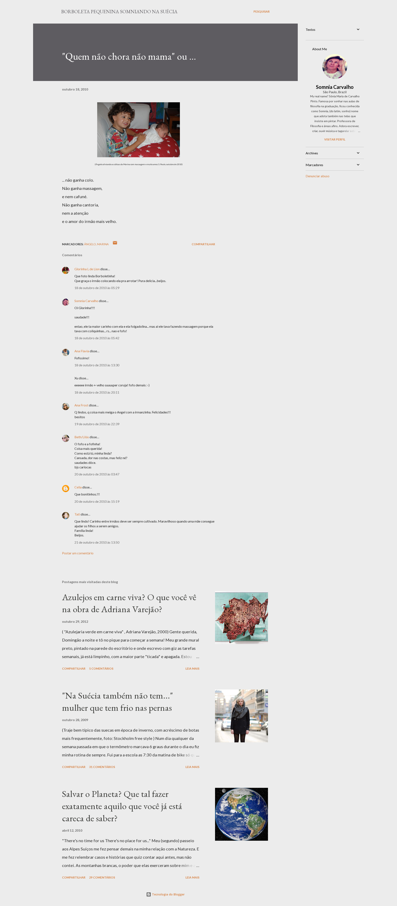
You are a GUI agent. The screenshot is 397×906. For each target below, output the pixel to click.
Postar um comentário (77, 553)
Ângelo (90, 244)
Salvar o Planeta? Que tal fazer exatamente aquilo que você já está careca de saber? (122, 806)
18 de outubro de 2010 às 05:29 (96, 288)
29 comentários (102, 877)
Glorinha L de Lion (87, 269)
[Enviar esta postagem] (114, 244)
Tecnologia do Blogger (168, 894)
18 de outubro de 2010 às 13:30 (96, 365)
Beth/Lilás (81, 437)
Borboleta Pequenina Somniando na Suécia (119, 11)
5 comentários (101, 668)
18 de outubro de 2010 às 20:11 (96, 392)
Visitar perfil (334, 139)
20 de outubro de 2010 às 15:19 (96, 501)
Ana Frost (81, 405)
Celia (78, 487)
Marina (103, 244)
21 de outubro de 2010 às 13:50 (96, 542)
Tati (77, 514)
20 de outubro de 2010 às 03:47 (96, 474)
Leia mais (192, 668)
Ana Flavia (81, 351)
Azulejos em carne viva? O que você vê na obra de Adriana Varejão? (129, 603)
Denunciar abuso (317, 176)
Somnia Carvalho (86, 301)
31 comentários (102, 767)
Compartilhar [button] (203, 244)
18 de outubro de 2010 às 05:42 (96, 338)
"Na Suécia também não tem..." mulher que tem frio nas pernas (117, 701)
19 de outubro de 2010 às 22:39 (96, 424)
